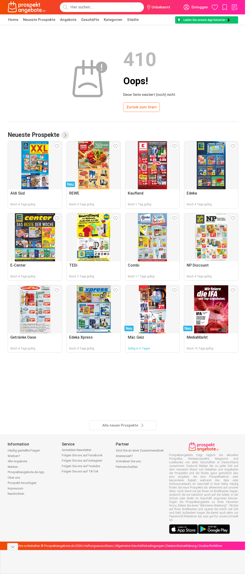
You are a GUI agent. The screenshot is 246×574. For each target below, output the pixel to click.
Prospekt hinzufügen (22, 483)
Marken (13, 467)
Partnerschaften (127, 467)
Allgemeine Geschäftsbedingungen (139, 546)
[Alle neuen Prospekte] (65, 135)
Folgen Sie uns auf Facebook (82, 455)
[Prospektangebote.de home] (27, 7)
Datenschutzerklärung (181, 546)
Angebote (68, 20)
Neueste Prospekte (39, 20)
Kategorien (113, 20)
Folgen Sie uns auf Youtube (81, 466)
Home (13, 20)
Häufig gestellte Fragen (24, 450)
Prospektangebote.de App (26, 472)
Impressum (15, 488)
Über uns (14, 477)
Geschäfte (90, 20)
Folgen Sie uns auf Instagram (82, 460)
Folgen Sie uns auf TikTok (80, 471)
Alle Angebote (17, 461)
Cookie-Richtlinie (210, 546)
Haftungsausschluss (98, 546)
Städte (133, 20)
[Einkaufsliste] (234, 7)
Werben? (14, 456)
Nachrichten (16, 493)
